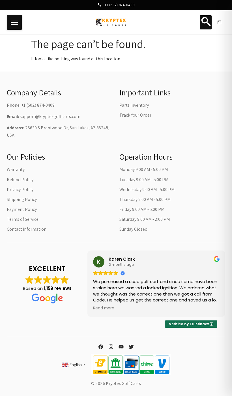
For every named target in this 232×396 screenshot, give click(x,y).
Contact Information (26, 229)
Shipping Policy (22, 199)
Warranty (16, 169)
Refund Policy (20, 180)
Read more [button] (103, 308)
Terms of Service (22, 219)
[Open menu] (14, 22)
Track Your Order (135, 115)
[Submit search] (206, 22)
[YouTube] (121, 347)
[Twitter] (131, 347)
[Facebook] (101, 347)
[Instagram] (111, 347)
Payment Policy (22, 209)
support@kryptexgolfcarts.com (50, 116)
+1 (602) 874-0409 (119, 4)
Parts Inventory (134, 105)
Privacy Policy (20, 189)
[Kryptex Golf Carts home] (111, 22)
